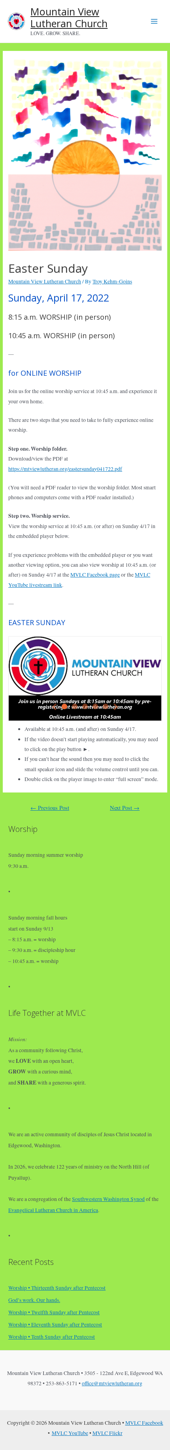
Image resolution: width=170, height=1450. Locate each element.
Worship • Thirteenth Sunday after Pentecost (57, 1287)
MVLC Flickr (108, 1433)
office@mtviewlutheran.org (112, 1383)
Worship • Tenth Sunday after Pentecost (51, 1336)
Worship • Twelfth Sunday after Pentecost (54, 1312)
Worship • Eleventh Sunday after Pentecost (55, 1324)
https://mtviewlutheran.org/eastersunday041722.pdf (65, 468)
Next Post (125, 807)
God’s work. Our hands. (34, 1300)
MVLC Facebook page (95, 574)
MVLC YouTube (70, 1433)
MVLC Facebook (144, 1422)
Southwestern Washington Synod (108, 1199)
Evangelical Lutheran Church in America (53, 1210)
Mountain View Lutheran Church (69, 17)
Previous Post (49, 807)
